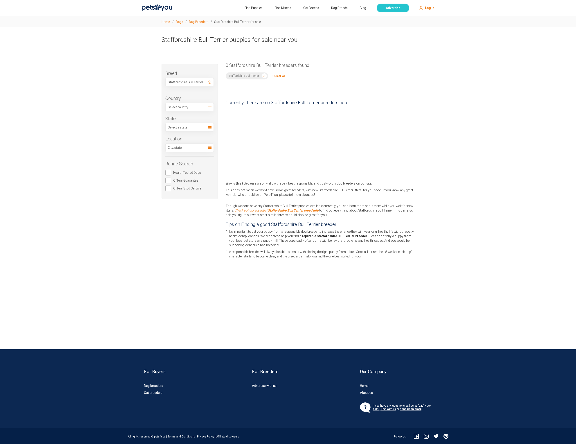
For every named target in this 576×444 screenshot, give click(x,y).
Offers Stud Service (187, 188)
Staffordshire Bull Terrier (244, 75)
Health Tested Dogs (187, 172)
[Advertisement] (320, 142)
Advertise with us (264, 386)
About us (366, 392)
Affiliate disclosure (227, 436)
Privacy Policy (205, 436)
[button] (277, 76)
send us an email (410, 409)
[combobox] (189, 82)
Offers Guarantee (185, 180)
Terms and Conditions (181, 436)
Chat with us (388, 409)
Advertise (393, 8)
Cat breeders (153, 392)
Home (364, 386)
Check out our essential (277, 210)
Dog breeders (153, 386)
